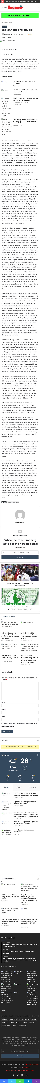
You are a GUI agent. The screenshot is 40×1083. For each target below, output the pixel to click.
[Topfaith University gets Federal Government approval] (7, 806)
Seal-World (26, 1067)
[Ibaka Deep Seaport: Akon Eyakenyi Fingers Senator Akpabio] (7, 824)
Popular (6, 787)
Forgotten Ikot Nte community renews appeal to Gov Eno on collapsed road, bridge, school (29, 898)
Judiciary (34, 1019)
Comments (32, 787)
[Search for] (38, 8)
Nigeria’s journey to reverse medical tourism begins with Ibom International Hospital (25, 100)
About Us (13, 1070)
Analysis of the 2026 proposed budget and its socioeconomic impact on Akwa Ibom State (29, 635)
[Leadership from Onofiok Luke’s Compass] (6, 84)
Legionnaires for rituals (13, 502)
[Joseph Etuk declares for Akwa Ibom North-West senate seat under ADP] (20, 995)
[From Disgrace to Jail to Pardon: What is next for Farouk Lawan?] (10, 649)
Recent (19, 787)
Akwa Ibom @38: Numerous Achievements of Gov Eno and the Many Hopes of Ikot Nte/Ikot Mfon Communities (29, 658)
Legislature (5, 1022)
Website (3, 716)
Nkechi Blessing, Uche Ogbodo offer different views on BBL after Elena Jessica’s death (25, 121)
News (12, 1022)
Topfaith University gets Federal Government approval (25, 802)
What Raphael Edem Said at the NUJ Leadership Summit (25, 91)
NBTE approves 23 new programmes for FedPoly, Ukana (10, 896)
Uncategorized (22, 1025)
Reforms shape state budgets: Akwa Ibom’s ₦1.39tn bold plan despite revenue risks (10, 635)
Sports (14, 1025)
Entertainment (27, 1016)
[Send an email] (11, 34)
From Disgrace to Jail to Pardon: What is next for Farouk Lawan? (9, 657)
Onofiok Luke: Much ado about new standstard (25, 831)
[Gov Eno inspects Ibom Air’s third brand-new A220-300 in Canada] (33, 987)
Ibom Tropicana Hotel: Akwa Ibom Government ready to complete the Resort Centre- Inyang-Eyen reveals (26, 814)
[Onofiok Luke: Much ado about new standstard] (7, 832)
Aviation (4, 1016)
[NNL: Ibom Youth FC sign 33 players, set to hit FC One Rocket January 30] (7, 796)
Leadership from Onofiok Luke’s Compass (24, 82)
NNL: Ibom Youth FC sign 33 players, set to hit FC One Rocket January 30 (26, 794)
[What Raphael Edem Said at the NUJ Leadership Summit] (6, 92)
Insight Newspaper (33, 1064)
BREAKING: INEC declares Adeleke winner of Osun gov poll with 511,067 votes (29, 922)
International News (24, 1019)
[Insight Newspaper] (15, 7)
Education (18, 1016)
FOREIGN (4, 1019)
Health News (13, 1019)
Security (31, 1022)
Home (5, 22)
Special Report (6, 1025)
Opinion (18, 1022)
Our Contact (21, 1070)
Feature (10, 22)
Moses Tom (7, 34)
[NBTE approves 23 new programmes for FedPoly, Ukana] (10, 888)
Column (11, 1016)
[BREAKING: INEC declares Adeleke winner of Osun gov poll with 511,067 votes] (30, 913)
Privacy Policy (30, 1070)
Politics (25, 1022)
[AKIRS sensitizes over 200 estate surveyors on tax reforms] (10, 913)
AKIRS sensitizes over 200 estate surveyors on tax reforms (22, 1)
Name (3, 702)
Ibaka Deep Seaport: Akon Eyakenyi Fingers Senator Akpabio (26, 823)
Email (3, 709)
